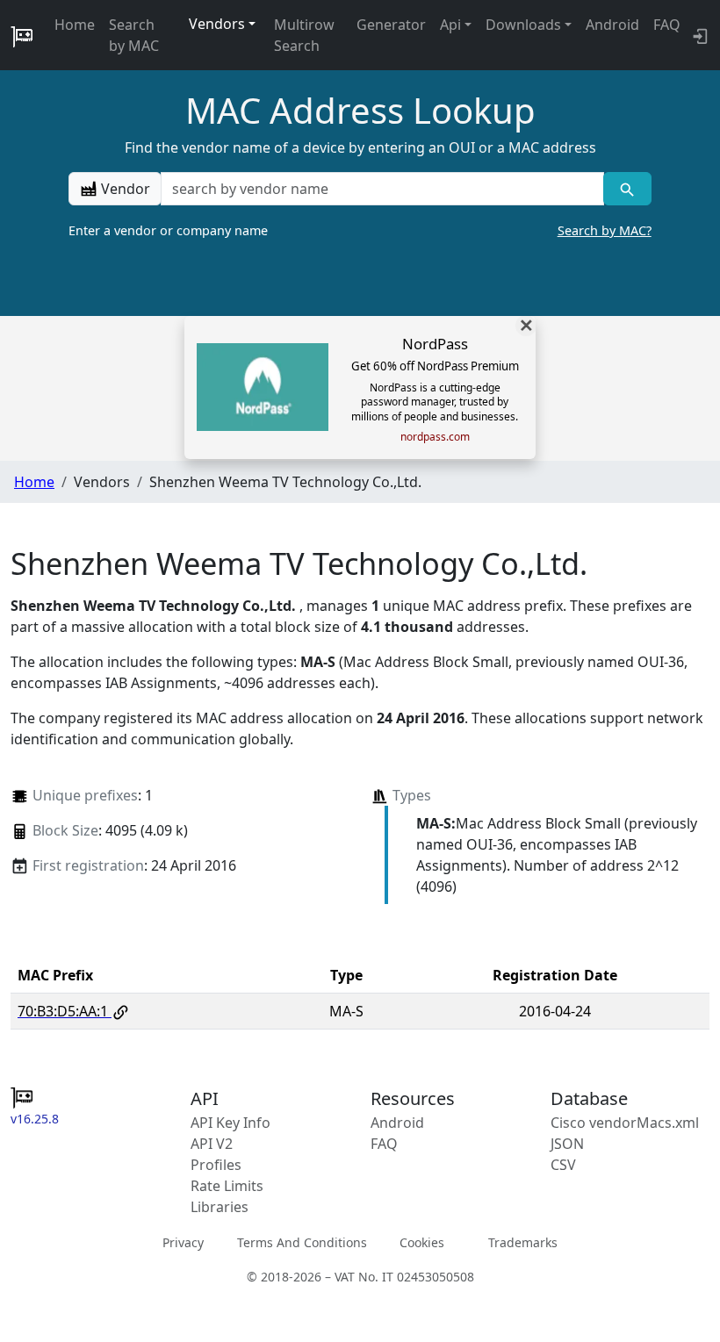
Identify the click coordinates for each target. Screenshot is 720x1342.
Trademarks (523, 1242)
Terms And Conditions (302, 1242)
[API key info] (698, 35)
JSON (567, 1143)
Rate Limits (227, 1185)
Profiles (216, 1164)
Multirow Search (304, 35)
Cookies (422, 1242)
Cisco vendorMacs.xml (625, 1122)
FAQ (666, 24)
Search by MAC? (605, 230)
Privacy (183, 1242)
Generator (391, 24)
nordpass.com (435, 437)
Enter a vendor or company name (359, 230)
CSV (563, 1164)
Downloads (523, 24)
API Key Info (230, 1122)
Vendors (217, 23)
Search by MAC (134, 35)
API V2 (212, 1143)
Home (74, 24)
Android (612, 24)
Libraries (219, 1206)
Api (450, 24)
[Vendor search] (627, 188)
